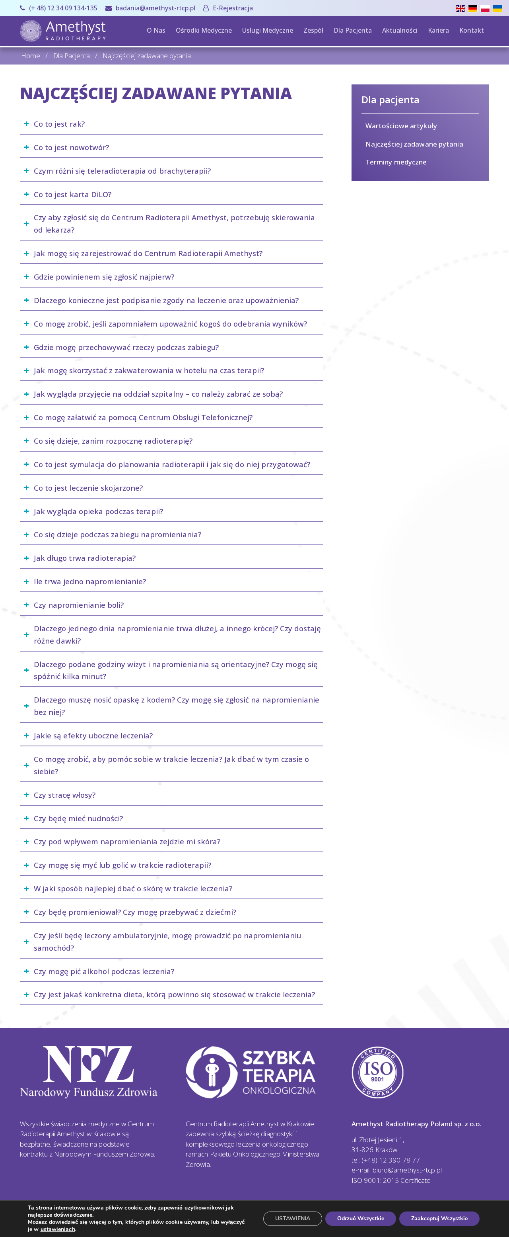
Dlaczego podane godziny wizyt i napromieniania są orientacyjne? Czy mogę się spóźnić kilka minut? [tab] (176, 670)
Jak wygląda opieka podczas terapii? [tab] (98, 511)
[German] (474, 7)
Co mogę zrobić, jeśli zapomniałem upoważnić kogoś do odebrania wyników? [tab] (170, 324)
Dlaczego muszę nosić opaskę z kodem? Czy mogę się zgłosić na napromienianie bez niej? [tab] (176, 706)
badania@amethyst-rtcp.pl (155, 8)
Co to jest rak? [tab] (59, 124)
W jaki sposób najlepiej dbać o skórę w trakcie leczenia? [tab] (133, 888)
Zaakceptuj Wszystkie (439, 1218)
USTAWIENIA (292, 1218)
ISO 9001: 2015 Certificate (391, 1180)
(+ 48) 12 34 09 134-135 (63, 8)
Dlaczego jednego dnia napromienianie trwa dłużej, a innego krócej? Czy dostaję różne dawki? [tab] (177, 634)
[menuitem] (60, 8)
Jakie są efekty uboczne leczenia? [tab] (93, 735)
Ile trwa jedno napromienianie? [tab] (90, 581)
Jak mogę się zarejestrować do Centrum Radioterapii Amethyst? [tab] (148, 253)
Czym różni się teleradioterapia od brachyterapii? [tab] (122, 171)
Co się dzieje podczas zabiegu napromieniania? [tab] (117, 534)
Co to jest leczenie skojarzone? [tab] (88, 488)
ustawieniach (58, 1229)
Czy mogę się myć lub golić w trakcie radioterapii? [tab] (122, 865)
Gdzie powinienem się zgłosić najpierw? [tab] (104, 277)
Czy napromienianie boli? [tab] (79, 605)
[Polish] (486, 7)
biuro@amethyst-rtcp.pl (407, 1169)
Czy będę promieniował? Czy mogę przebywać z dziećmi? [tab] (135, 912)
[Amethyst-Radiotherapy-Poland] (63, 31)
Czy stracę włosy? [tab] (64, 795)
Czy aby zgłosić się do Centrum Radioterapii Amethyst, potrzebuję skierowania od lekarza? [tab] (174, 223)
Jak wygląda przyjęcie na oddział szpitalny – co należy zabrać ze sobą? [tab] (158, 394)
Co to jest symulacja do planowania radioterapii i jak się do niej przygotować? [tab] (172, 464)
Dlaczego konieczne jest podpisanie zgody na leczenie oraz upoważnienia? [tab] (166, 300)
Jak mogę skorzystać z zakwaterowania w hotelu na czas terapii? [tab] (149, 370)
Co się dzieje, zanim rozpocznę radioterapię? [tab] (113, 441)
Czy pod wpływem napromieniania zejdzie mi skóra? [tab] (127, 841)
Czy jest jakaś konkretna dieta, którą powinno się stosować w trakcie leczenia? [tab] (174, 994)
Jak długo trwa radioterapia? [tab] (85, 558)
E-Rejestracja (233, 8)
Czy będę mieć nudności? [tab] (78, 818)
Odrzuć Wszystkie (360, 1218)
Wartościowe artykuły (401, 125)
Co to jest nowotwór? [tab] (71, 147)
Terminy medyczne (396, 161)
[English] (462, 7)
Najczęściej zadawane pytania (414, 144)
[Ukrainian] (499, 7)
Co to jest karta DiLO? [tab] (72, 194)
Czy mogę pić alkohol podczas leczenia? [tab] (104, 971)
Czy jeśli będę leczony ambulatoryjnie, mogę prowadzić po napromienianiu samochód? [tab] (167, 941)
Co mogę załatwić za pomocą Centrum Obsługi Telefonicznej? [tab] (143, 417)
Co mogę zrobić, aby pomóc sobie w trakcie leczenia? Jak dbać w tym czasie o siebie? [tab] (171, 765)
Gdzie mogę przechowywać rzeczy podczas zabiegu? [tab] (126, 347)
